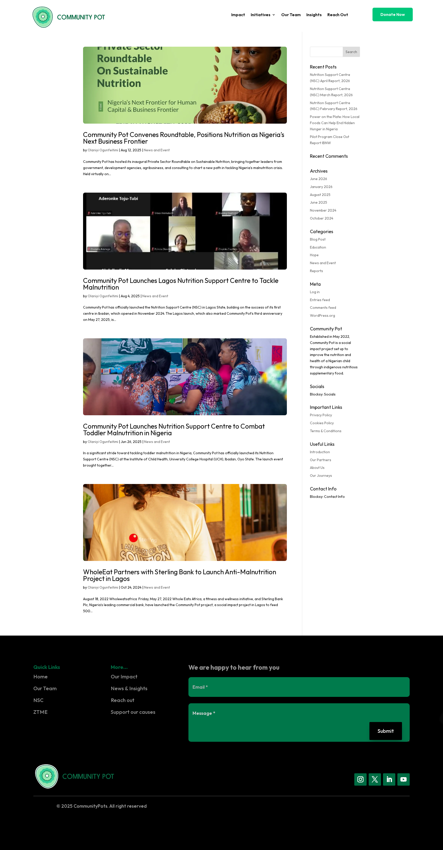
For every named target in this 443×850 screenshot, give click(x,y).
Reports (316, 271)
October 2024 (321, 218)
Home (40, 676)
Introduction (320, 452)
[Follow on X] (375, 779)
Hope (314, 255)
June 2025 (318, 202)
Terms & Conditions (325, 431)
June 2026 (318, 178)
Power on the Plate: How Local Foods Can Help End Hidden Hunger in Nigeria (334, 122)
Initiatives (260, 15)
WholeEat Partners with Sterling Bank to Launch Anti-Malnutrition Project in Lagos (179, 575)
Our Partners (320, 460)
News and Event (157, 150)
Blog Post (318, 239)
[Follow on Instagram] (360, 779)
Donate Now (392, 14)
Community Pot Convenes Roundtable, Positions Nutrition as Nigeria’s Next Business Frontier (183, 137)
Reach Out (337, 15)
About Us (317, 467)
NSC (38, 700)
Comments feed (323, 307)
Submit (386, 731)
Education (318, 247)
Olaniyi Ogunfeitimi (103, 150)
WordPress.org (322, 315)
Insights (314, 15)
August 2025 (320, 194)
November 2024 (323, 210)
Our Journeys (321, 475)
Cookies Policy (322, 423)
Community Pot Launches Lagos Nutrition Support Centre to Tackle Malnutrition (180, 283)
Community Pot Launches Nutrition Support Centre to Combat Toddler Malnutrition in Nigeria (174, 429)
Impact (238, 15)
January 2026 (321, 186)
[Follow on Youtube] (403, 779)
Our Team (291, 15)
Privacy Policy (321, 415)
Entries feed (320, 300)
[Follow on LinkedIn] (389, 779)
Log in (315, 292)
